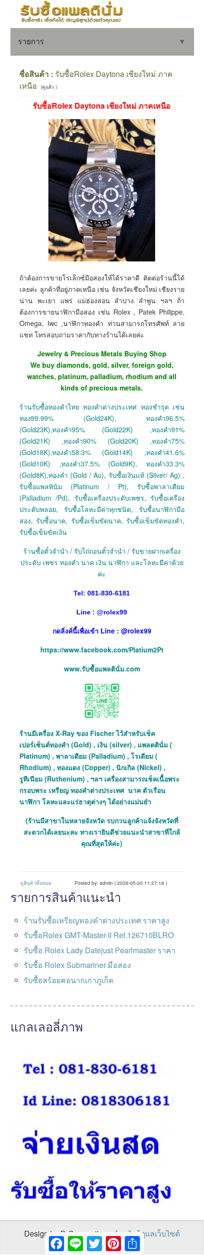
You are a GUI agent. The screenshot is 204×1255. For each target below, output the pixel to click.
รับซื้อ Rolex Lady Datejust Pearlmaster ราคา (100, 950)
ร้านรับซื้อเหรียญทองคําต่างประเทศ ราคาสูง (96, 920)
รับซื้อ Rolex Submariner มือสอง (77, 964)
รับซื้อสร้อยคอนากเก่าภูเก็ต (68, 980)
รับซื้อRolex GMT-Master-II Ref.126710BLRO (99, 935)
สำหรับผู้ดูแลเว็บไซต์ (146, 1233)
